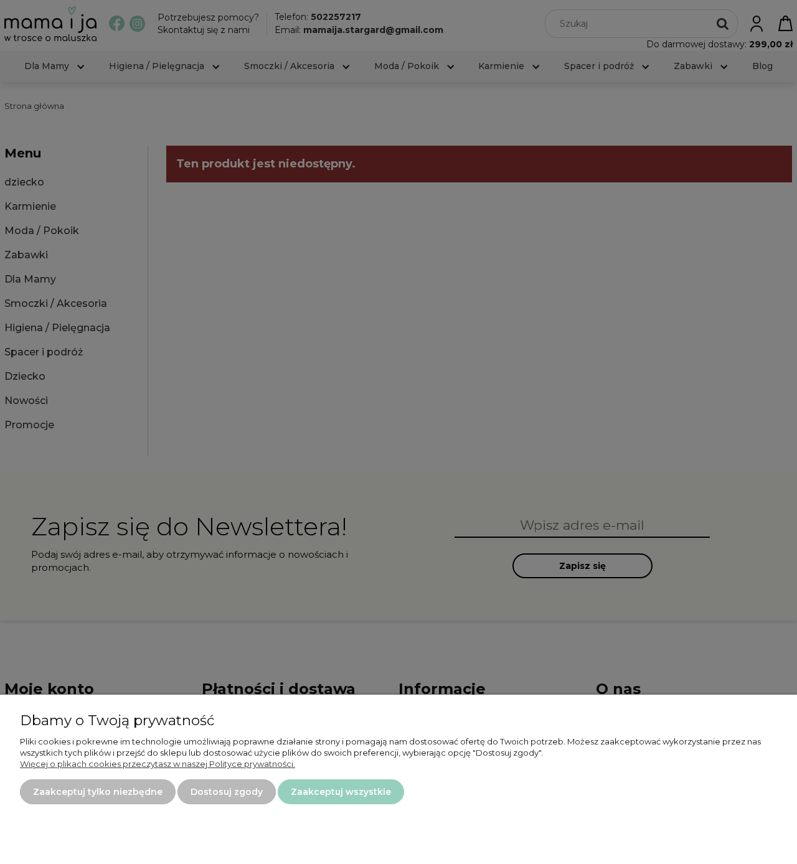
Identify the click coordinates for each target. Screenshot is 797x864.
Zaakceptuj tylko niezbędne (98, 791)
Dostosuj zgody (227, 791)
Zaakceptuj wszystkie (341, 791)
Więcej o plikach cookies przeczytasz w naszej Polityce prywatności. (157, 764)
